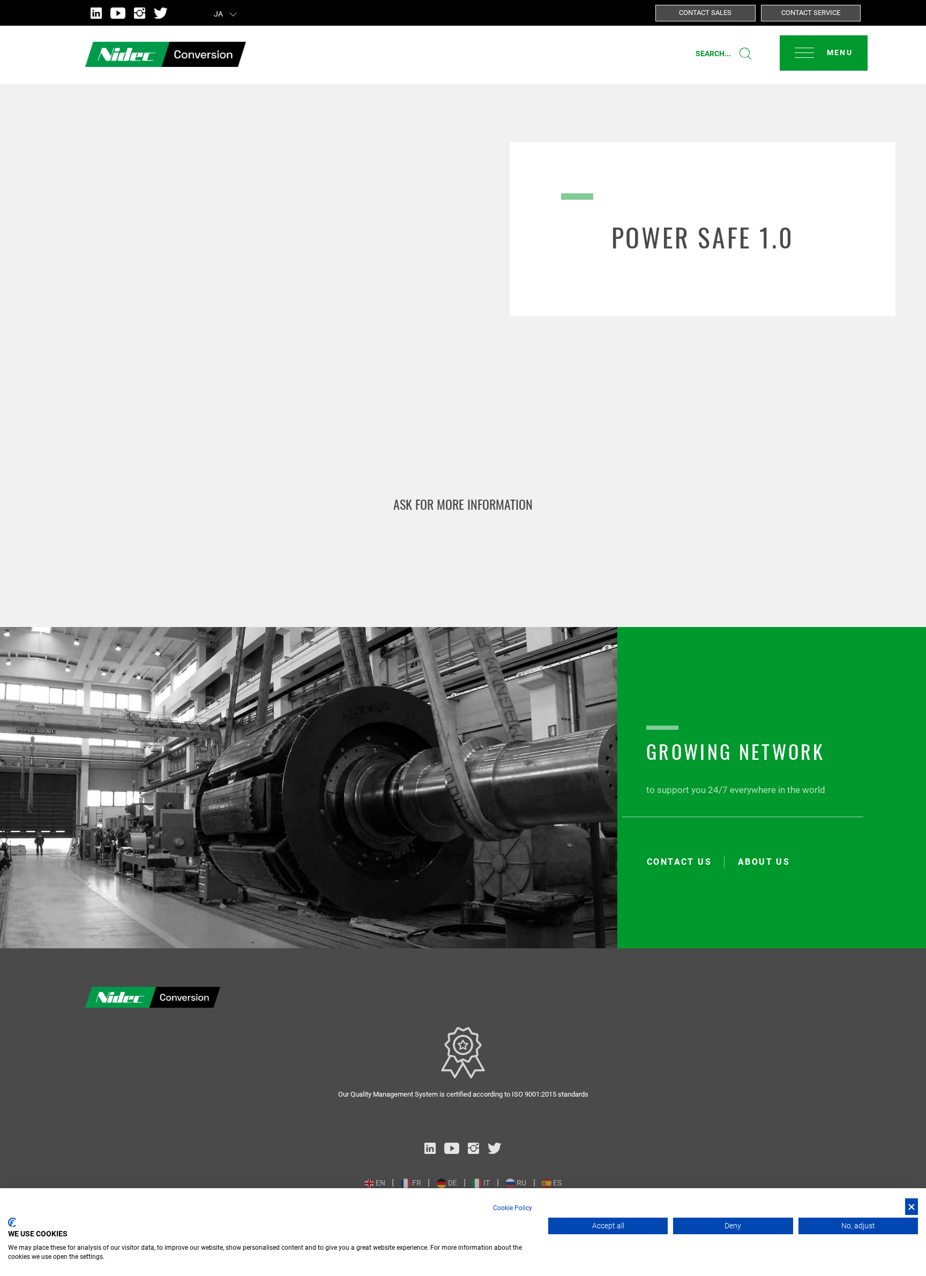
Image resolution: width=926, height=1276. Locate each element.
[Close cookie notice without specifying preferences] (911, 1206)
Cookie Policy (512, 1208)
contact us (679, 862)
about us (764, 862)
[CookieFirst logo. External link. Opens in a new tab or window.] (12, 1222)
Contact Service (810, 13)
